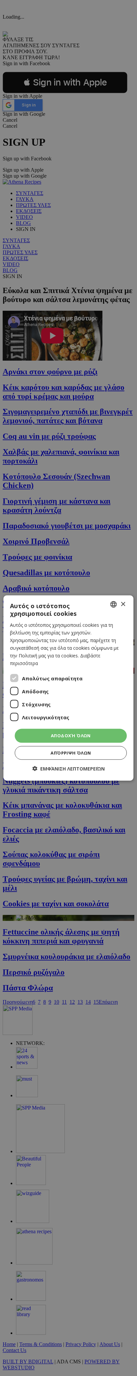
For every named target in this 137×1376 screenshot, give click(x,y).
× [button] (122, 604)
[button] (68, 768)
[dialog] (68, 688)
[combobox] (113, 604)
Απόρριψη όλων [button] (71, 753)
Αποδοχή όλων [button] (71, 736)
